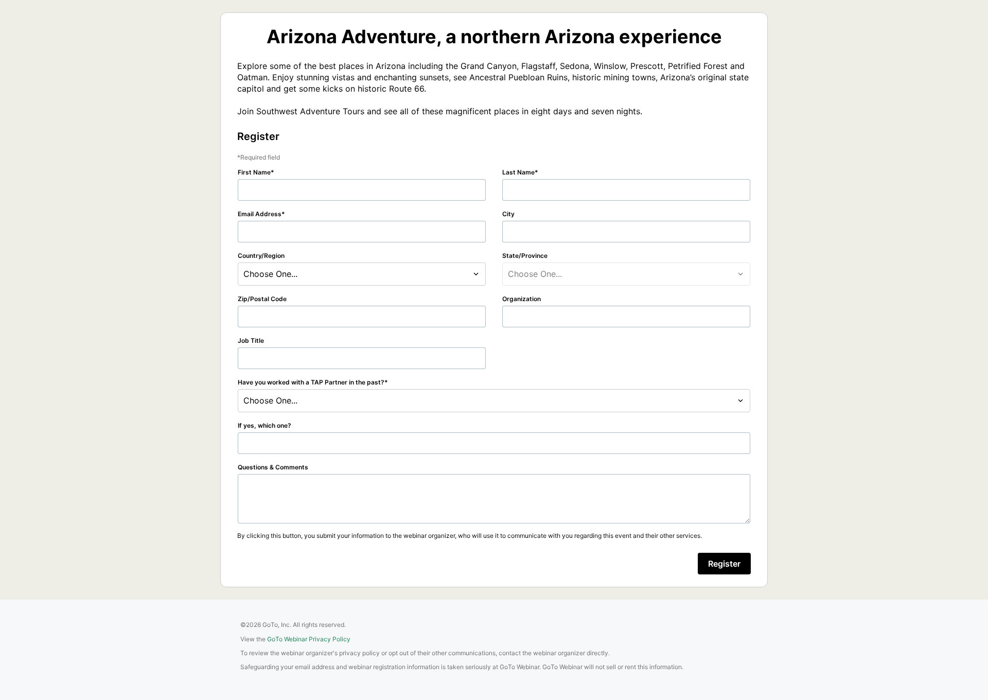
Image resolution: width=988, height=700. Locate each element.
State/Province (525, 255)
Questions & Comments (273, 467)
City (508, 214)
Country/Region (261, 255)
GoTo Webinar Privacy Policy (308, 639)
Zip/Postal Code (262, 299)
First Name (254, 172)
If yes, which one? (264, 425)
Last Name (518, 172)
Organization (521, 299)
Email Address (259, 214)
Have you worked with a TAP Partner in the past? (311, 382)
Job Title (251, 340)
